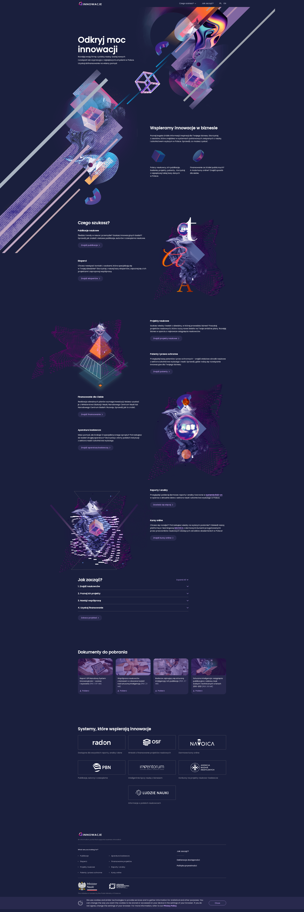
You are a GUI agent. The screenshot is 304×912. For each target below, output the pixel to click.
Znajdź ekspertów (89, 278)
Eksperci (83, 861)
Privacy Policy (170, 905)
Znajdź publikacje (89, 245)
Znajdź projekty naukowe (165, 338)
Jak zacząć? (208, 3)
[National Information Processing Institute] (119, 886)
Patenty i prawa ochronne (91, 872)
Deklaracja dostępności (188, 860)
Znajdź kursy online (162, 537)
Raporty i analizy (118, 867)
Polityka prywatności (187, 865)
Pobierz (85, 691)
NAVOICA (179, 528)
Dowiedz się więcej (162, 504)
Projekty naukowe (87, 867)
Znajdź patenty (160, 371)
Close (220, 903)
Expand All (181, 579)
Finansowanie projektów (121, 861)
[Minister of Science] (87, 886)
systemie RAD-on (214, 495)
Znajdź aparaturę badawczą (94, 447)
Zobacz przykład (89, 617)
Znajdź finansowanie (91, 414)
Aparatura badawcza (120, 856)
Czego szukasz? (186, 3)
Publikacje (84, 856)
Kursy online (116, 872)
